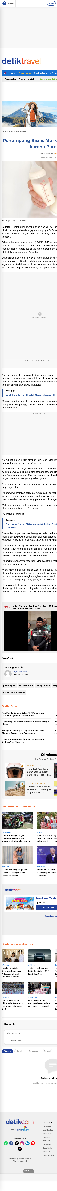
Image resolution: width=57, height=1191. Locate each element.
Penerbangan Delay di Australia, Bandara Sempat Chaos (26, 722)
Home (13, 73)
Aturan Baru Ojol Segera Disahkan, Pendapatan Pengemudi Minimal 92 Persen (16, 838)
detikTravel (7, 131)
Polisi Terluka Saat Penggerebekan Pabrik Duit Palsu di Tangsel (39, 1003)
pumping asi (9, 686)
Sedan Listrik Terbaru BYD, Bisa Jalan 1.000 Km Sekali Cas (38, 971)
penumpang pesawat (14, 692)
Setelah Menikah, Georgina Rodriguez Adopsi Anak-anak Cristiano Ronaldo (11, 972)
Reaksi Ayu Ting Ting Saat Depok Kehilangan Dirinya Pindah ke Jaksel (14, 873)
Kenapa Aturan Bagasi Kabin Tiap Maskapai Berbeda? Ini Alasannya (23, 740)
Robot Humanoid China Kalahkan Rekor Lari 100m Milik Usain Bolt (12, 1004)
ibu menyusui (26, 686)
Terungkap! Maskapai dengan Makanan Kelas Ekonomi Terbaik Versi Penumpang (23, 731)
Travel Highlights (28, 79)
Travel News (25, 73)
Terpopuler (10, 79)
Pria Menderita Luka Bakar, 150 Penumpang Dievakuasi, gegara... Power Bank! (23, 714)
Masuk (51, 3)
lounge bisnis (43, 686)
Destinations (40, 73)
